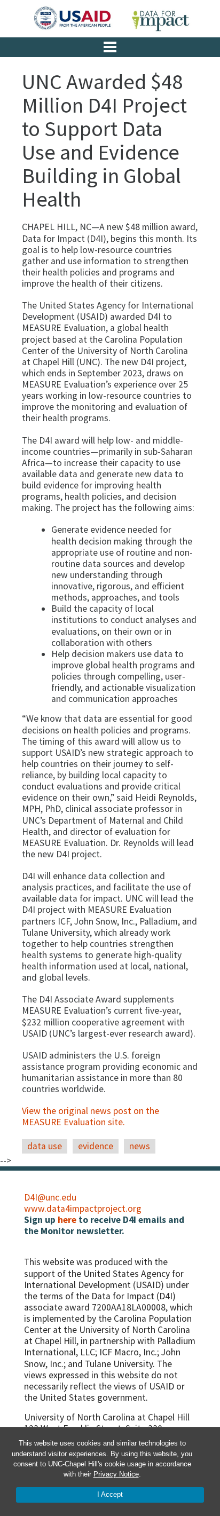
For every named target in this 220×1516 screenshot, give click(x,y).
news (139, 1146)
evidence (95, 1146)
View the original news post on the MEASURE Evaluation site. (90, 1116)
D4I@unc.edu (50, 1197)
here (67, 1220)
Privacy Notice (116, 1474)
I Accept (110, 1494)
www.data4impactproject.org (83, 1208)
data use (44, 1146)
